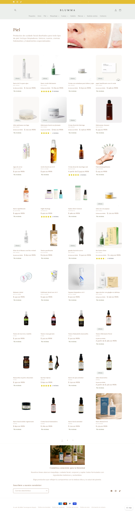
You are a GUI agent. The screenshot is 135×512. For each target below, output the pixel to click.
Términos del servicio (72, 507)
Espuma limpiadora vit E (76, 292)
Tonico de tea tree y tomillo (22, 334)
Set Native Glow (101, 250)
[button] (15, 10)
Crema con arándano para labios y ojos (81, 83)
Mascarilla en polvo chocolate (23, 378)
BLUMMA (20, 507)
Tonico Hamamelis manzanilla (78, 334)
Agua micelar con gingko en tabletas (108, 292)
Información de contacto (98, 507)
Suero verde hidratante (48, 83)
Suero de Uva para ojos (20, 83)
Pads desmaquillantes (103, 167)
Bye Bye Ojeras (45, 378)
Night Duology (45, 209)
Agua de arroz (17, 167)
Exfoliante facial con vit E (49, 292)
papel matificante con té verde (106, 83)
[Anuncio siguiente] (88, 2)
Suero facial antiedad (75, 421)
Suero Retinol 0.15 (102, 421)
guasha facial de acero (75, 250)
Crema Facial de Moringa (76, 125)
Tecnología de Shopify (30, 507)
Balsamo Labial (18, 292)
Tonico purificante (47, 250)
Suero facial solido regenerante (23, 421)
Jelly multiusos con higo (21, 125)
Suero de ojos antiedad (75, 378)
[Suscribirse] (46, 490)
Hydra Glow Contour (75, 209)
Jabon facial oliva (101, 378)
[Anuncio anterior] (46, 2)
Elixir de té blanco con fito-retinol (24, 250)
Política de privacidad (44, 507)
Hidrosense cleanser (102, 125)
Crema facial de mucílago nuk (78, 167)
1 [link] (62, 440)
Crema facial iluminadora (49, 421)
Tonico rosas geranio (48, 334)
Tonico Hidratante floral (104, 334)
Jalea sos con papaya (103, 209)
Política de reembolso (58, 507)
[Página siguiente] (73, 440)
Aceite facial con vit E (48, 167)
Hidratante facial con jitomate (51, 125)
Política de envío (85, 507)
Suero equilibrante (19, 209)
